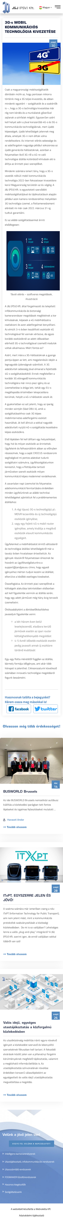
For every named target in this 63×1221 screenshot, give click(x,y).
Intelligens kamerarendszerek (20, 1154)
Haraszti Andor (15, 820)
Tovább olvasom (17, 827)
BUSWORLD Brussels (20, 792)
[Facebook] (18, 708)
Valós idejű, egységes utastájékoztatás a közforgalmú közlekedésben (27, 1027)
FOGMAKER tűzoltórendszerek (20, 1177)
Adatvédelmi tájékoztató (31, 1215)
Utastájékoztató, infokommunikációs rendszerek (29, 1162)
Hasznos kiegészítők (15, 1184)
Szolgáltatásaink (13, 1192)
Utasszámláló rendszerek (18, 1169)
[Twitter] (45, 708)
